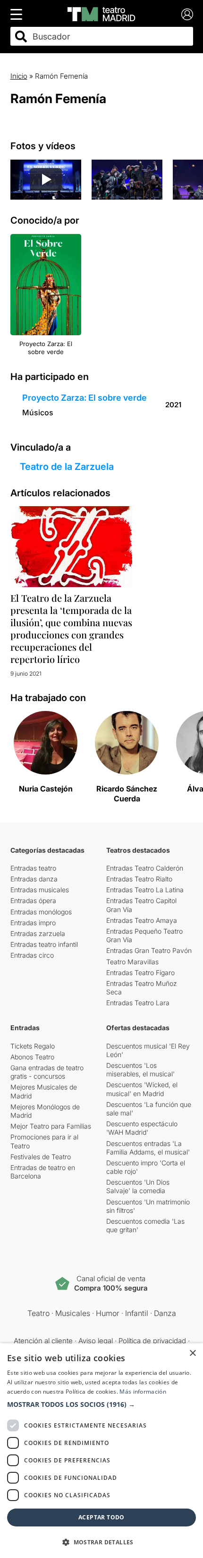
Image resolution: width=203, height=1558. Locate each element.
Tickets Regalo (32, 1046)
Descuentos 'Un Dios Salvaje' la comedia (137, 1186)
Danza (165, 1313)
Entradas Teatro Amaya (141, 920)
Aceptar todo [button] (101, 1517)
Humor (107, 1313)
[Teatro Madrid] (101, 14)
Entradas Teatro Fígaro (140, 973)
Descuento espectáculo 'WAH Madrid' (142, 1128)
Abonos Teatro (32, 1057)
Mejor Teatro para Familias (50, 1126)
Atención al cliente (43, 1340)
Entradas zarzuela (37, 933)
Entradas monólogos (41, 912)
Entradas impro (33, 923)
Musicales (72, 1313)
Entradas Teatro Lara (137, 1003)
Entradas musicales (39, 890)
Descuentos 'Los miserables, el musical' (140, 1069)
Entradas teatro (33, 868)
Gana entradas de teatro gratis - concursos (47, 1072)
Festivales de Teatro (40, 1157)
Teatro (38, 1313)
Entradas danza (34, 879)
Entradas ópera (33, 900)
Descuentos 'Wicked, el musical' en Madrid (142, 1089)
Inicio (18, 76)
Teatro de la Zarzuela (67, 466)
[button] (101, 1404)
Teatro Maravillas (132, 962)
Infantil (136, 1313)
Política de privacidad (152, 1340)
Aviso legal (95, 1340)
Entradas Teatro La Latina (145, 890)
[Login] (187, 14)
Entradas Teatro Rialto (139, 879)
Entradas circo (32, 955)
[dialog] (101, 1450)
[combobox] (110, 36)
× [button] (192, 1353)
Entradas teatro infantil (44, 944)
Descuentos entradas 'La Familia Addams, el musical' (148, 1147)
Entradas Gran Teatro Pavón (149, 950)
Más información (142, 1392)
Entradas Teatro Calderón (144, 868)
